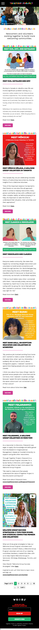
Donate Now (19, 619)
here (12, 120)
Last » (22, 587)
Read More (8, 125)
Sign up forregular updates (19, 605)
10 (34, 583)
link (16, 294)
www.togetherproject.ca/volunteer (15, 575)
